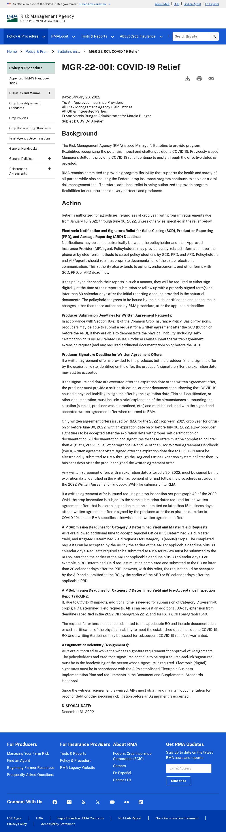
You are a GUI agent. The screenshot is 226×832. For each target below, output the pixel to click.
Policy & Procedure (22, 36)
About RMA (162, 4)
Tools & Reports (94, 36)
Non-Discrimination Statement (177, 818)
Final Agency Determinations (30, 138)
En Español (212, 4)
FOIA (39, 818)
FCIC (176, 4)
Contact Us (122, 780)
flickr (126, 802)
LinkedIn (141, 802)
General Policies (20, 158)
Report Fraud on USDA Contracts (80, 818)
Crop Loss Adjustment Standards (25, 106)
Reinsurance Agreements (18, 171)
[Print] (199, 81)
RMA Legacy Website (77, 768)
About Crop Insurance (138, 36)
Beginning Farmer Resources (31, 768)
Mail (69, 802)
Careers (119, 766)
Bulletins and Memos (24, 93)
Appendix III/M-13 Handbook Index (29, 81)
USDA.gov (14, 818)
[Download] (187, 81)
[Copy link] (211, 81)
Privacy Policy (17, 824)
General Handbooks (23, 148)
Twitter (98, 802)
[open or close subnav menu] (49, 93)
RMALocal (59, 36)
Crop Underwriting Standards (30, 128)
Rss (83, 802)
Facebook (55, 802)
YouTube (112, 802)
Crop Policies (18, 118)
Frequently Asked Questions (30, 775)
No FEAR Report (129, 818)
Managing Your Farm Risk (28, 753)
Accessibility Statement (58, 824)
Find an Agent (192, 4)
